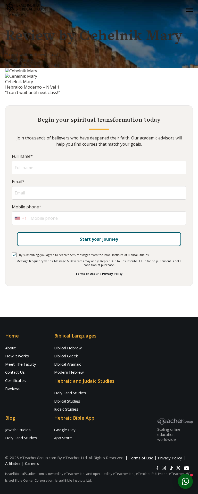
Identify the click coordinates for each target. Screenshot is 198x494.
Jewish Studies (18, 429)
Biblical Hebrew (68, 347)
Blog (10, 418)
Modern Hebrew (69, 372)
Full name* (22, 156)
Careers (32, 463)
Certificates (15, 380)
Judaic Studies (66, 409)
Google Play (65, 429)
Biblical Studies (67, 401)
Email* (18, 181)
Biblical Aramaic (67, 364)
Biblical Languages (75, 336)
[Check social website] (157, 468)
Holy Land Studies (70, 392)
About (10, 347)
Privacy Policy (112, 274)
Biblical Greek (66, 355)
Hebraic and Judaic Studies (84, 381)
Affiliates (13, 463)
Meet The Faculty (20, 364)
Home (12, 336)
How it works (17, 355)
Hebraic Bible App (74, 418)
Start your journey (99, 239)
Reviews (12, 388)
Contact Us (15, 372)
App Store (63, 437)
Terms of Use (85, 274)
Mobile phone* (26, 207)
